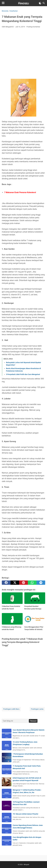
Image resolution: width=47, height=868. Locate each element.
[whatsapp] (32, 582)
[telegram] (41, 582)
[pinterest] (23, 582)
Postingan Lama (37, 709)
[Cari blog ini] (43, 3)
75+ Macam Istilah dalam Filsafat (25, 814)
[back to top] (42, 862)
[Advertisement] (23, 54)
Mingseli (26, 864)
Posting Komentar (33, 27)
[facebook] (6, 582)
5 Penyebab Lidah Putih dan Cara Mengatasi (23, 374)
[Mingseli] (23, 3)
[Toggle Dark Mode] (40, 3)
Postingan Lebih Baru (11, 709)
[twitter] (14, 582)
